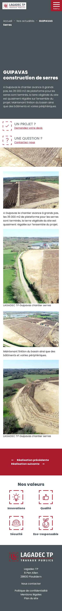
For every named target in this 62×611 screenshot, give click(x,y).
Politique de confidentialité (31, 590)
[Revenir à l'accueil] (14, 5)
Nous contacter (31, 583)
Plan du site (31, 598)
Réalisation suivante (25, 464)
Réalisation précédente (32, 460)
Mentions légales (31, 594)
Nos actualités (25, 21)
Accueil (7, 21)
